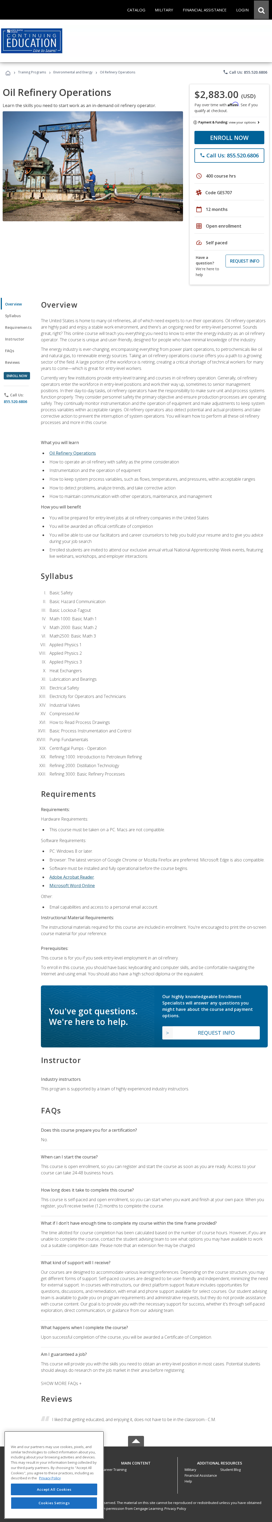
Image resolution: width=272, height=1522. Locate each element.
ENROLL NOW (229, 137)
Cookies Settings (54, 1503)
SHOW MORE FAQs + (61, 1383)
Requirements (18, 327)
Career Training (113, 1469)
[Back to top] (136, 1461)
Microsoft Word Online (72, 885)
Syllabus (13, 315)
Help (188, 1481)
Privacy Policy (175, 1508)
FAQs (9, 350)
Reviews (12, 362)
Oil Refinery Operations (72, 453)
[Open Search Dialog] (261, 10)
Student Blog (230, 1469)
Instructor (14, 339)
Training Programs (32, 72)
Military (190, 1469)
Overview (13, 304)
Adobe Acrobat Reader (71, 877)
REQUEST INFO (245, 261)
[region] (54, 1475)
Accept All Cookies (54, 1489)
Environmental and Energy (72, 72)
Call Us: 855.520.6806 (245, 72)
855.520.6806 (15, 401)
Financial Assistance (201, 1475)
